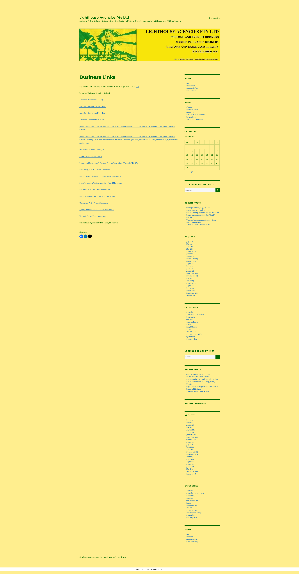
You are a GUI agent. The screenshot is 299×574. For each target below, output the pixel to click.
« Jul (191, 172)
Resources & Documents (195, 115)
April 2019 (190, 247)
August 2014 (191, 264)
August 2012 (191, 283)
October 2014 (191, 261)
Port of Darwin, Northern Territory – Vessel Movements (100, 176)
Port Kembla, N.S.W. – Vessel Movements (95, 190)
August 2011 (190, 286)
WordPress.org (192, 91)
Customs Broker (192, 322)
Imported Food (192, 332)
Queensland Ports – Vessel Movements (93, 203)
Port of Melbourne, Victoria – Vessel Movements (97, 196)
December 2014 (192, 259)
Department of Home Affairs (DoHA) (93, 150)
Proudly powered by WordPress (114, 557)
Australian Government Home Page (92, 113)
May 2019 (190, 244)
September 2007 (192, 293)
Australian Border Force (195, 315)
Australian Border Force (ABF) (91, 100)
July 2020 (189, 242)
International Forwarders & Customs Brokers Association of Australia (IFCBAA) (109, 163)
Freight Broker (191, 327)
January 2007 (191, 295)
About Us (189, 107)
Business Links (192, 110)
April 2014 (190, 271)
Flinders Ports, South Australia (90, 156)
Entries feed (190, 86)
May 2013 (189, 278)
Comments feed (192, 88)
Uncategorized (191, 339)
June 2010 (190, 288)
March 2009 (191, 291)
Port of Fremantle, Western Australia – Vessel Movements (100, 183)
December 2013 (192, 273)
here (137, 86)
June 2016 (190, 254)
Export (188, 325)
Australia (189, 312)
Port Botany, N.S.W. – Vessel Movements (94, 170)
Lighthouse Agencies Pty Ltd (104, 17)
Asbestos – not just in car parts (198, 225)
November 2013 (192, 276)
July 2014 (189, 266)
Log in (188, 83)
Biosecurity (190, 317)
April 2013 (190, 281)
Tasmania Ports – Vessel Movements (92, 216)
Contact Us (214, 18)
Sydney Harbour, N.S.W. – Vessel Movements (96, 210)
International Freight (194, 334)
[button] (81, 236)
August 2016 (191, 251)
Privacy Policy (191, 117)
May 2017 (189, 249)
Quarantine (190, 337)
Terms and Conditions (194, 120)
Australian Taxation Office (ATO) (91, 120)
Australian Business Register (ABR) (92, 106)
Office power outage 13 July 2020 (198, 208)
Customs (189, 320)
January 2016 (191, 256)
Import (189, 329)
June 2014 (190, 269)
